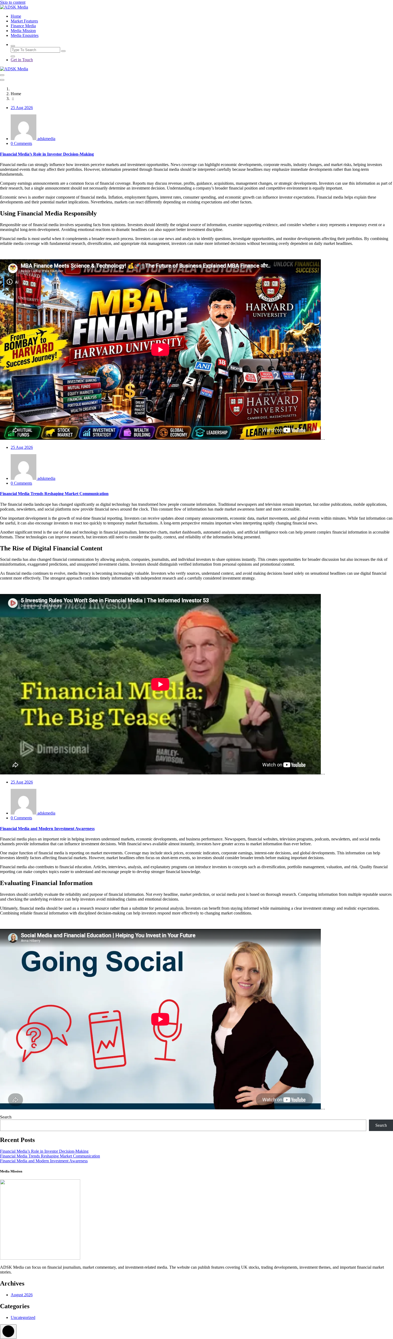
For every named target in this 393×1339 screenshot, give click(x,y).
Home (16, 16)
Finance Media (23, 26)
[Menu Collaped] (2, 75)
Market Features (24, 21)
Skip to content (12, 2)
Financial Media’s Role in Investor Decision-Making (47, 154)
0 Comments (21, 143)
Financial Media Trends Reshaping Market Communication (54, 493)
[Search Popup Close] (13, 56)
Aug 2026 (22, 107)
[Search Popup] (13, 46)
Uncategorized (23, 1317)
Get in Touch (22, 59)
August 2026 (22, 1294)
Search (5, 1117)
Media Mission (23, 30)
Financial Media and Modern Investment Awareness (47, 828)
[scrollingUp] (8, 1331)
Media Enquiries (24, 35)
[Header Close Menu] (2, 80)
